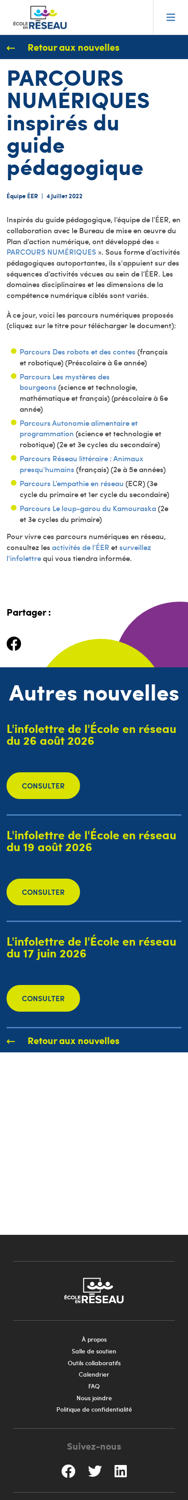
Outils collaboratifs (94, 1363)
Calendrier (94, 1374)
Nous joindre (94, 1398)
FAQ (94, 1386)
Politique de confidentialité (94, 1409)
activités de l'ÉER (80, 547)
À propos (94, 1339)
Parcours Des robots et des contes (78, 351)
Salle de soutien (94, 1351)
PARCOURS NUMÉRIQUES (51, 251)
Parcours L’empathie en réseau (72, 483)
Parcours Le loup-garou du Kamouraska (88, 508)
